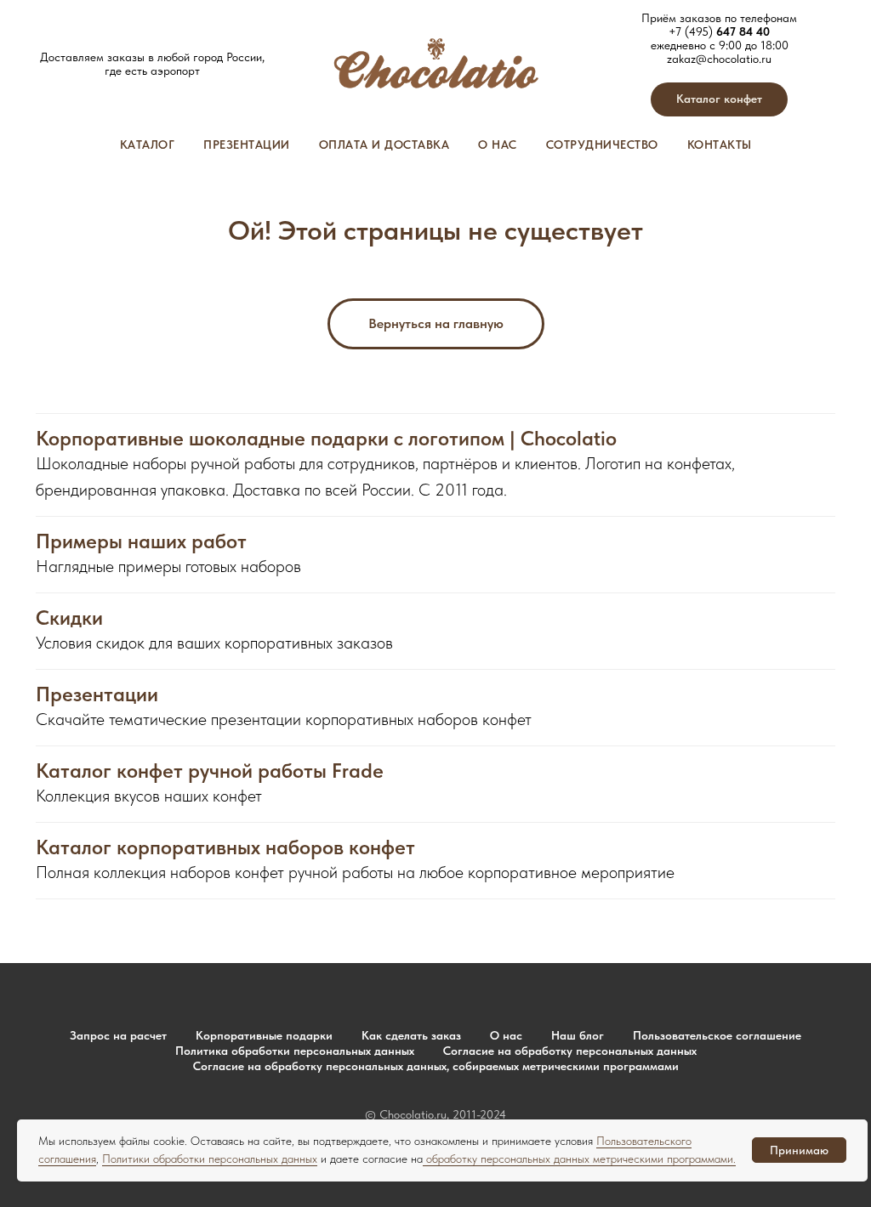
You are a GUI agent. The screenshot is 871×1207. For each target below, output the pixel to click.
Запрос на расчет (118, 1035)
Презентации (246, 144)
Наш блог (577, 1035)
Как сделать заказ (411, 1035)
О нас (497, 144)
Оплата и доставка (384, 144)
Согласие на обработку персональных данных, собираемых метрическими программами (436, 1066)
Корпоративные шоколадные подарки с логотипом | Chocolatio (326, 438)
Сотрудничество (602, 144)
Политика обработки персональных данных (294, 1050)
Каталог (147, 144)
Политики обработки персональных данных (209, 1158)
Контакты (719, 144)
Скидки (69, 618)
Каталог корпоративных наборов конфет (225, 847)
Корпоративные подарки (264, 1035)
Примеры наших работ (141, 541)
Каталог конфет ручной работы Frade (210, 771)
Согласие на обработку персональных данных (570, 1050)
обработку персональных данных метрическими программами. (579, 1158)
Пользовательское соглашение (717, 1035)
